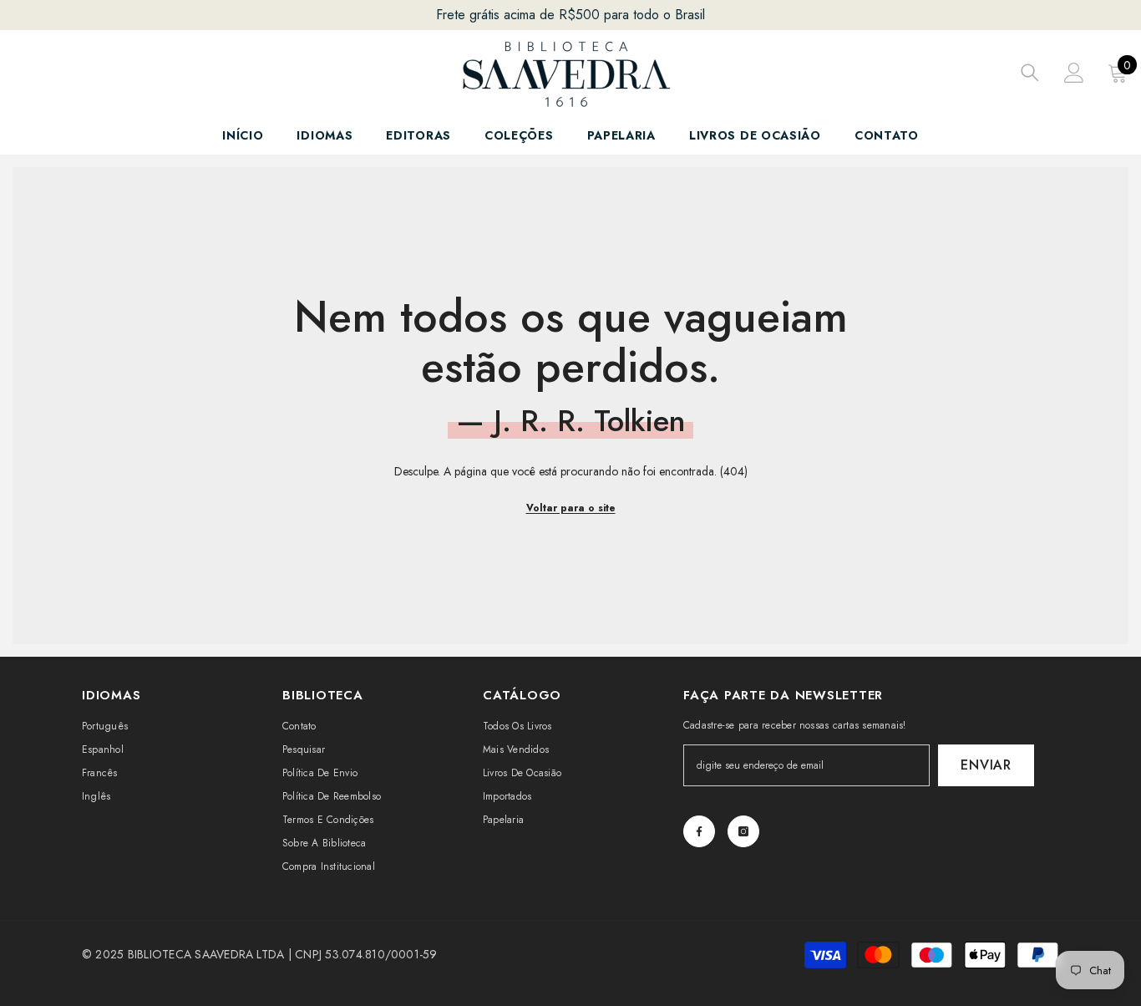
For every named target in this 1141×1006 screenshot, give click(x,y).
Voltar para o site (571, 508)
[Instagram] (743, 831)
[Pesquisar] (1030, 72)
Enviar (986, 765)
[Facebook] (699, 831)
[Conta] (1074, 73)
